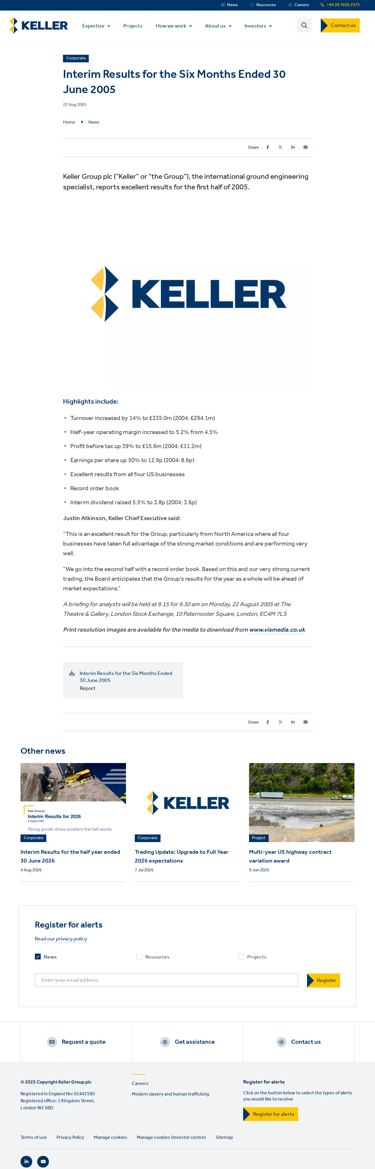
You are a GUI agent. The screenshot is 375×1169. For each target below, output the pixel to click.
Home (69, 122)
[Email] (306, 147)
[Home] (38, 25)
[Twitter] (280, 147)
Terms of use (34, 1137)
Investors (255, 26)
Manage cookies (110, 1137)
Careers (301, 5)
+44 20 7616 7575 (343, 5)
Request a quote (83, 1042)
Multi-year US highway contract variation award (290, 857)
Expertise (93, 26)
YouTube (43, 1162)
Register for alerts (273, 1114)
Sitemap (224, 1137)
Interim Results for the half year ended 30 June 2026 (70, 857)
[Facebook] (268, 147)
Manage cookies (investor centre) (171, 1137)
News (232, 5)
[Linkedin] (293, 147)
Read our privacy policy (61, 939)
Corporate (33, 838)
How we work (171, 26)
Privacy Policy (70, 1137)
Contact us (343, 25)
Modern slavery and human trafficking (170, 1094)
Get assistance (195, 1042)
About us (215, 26)
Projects (133, 25)
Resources (266, 5)
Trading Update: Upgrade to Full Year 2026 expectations (182, 857)
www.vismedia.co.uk (277, 630)
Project (258, 838)
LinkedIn (26, 1162)
